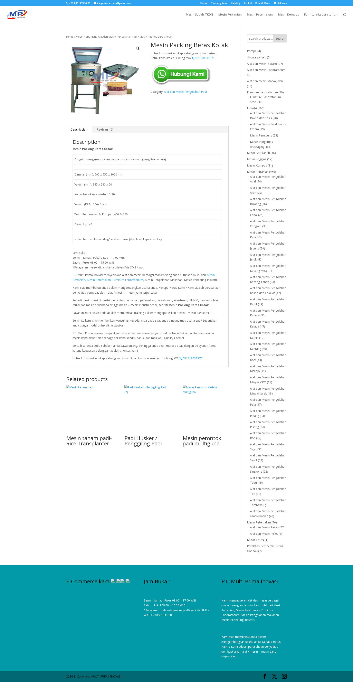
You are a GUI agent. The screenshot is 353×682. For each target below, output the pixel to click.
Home (203, 3)
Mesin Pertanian (230, 14)
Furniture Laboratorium (321, 14)
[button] (137, 48)
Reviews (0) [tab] (105, 129)
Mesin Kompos (288, 14)
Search (280, 38)
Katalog (235, 3)
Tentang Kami (219, 3)
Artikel (248, 3)
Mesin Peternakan (260, 14)
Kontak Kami (262, 3)
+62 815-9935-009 (161, 615)
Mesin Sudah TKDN (199, 14)
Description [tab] (78, 129)
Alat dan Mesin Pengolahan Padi (117, 36)
